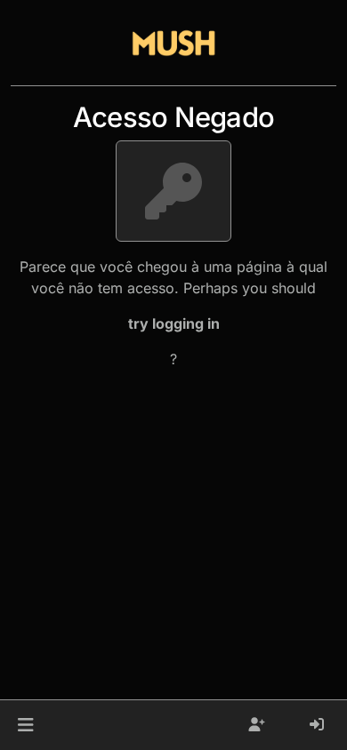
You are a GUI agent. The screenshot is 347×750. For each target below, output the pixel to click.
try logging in (174, 323)
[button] (25, 725)
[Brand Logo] (173, 42)
